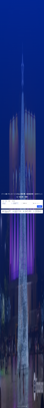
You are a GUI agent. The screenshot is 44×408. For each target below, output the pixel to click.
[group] (7, 203)
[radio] (3, 201)
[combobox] (6, 203)
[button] (38, 1)
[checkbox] (13, 201)
